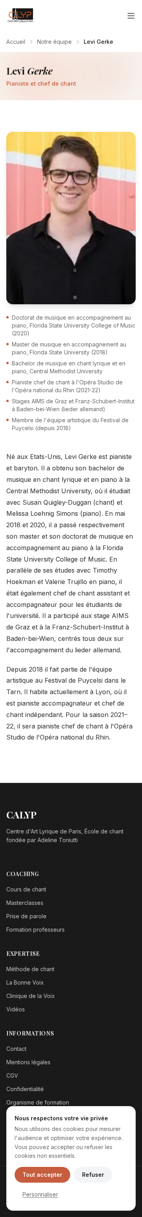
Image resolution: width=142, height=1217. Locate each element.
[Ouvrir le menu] (131, 16)
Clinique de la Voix (30, 995)
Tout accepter (42, 1174)
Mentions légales (28, 1062)
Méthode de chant (30, 969)
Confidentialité (25, 1089)
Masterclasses (24, 902)
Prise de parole (26, 916)
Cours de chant (26, 889)
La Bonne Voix (25, 982)
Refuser (93, 1174)
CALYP (21, 814)
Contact (16, 1048)
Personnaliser (40, 1194)
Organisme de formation (37, 1102)
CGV (12, 1075)
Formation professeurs (35, 929)
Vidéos (15, 1009)
